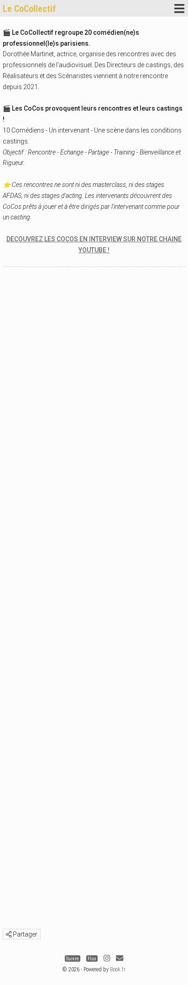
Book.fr (117, 969)
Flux (92, 958)
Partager (24, 934)
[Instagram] (107, 958)
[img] (8, 934)
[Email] (119, 958)
